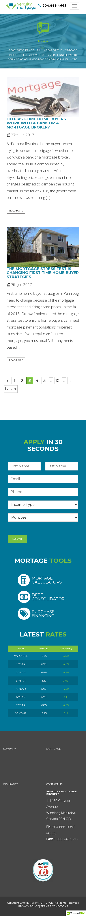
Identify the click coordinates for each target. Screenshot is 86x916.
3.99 (66, 680)
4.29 (66, 688)
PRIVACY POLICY (28, 906)
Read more (16, 210)
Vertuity (21, 6)
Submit (17, 538)
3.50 (66, 655)
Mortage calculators (47, 580)
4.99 (66, 664)
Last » (10, 388)
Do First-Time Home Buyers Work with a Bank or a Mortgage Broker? (36, 123)
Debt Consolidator (48, 597)
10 (58, 380)
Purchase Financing (43, 613)
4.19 (66, 697)
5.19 (66, 713)
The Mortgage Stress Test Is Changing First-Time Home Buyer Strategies (43, 272)
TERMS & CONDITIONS (54, 906)
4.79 (66, 672)
